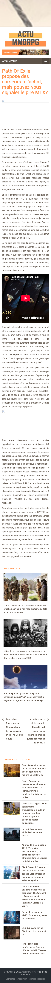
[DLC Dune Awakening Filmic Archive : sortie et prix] (12, 933)
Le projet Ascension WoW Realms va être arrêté (32, 832)
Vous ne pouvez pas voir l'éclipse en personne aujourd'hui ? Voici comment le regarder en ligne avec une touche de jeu (24, 697)
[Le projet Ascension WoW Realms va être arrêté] (12, 834)
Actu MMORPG (11, 61)
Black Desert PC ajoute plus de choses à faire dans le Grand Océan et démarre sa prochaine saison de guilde (33, 874)
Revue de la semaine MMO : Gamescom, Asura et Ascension (34, 915)
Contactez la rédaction (16, 979)
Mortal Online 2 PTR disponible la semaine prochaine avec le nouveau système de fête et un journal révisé (25, 609)
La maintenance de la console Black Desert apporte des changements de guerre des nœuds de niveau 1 (36, 731)
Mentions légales (37, 979)
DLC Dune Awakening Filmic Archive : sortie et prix (34, 931)
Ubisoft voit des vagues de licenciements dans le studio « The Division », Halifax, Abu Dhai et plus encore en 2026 (25, 654)
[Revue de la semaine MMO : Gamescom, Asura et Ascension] (12, 917)
